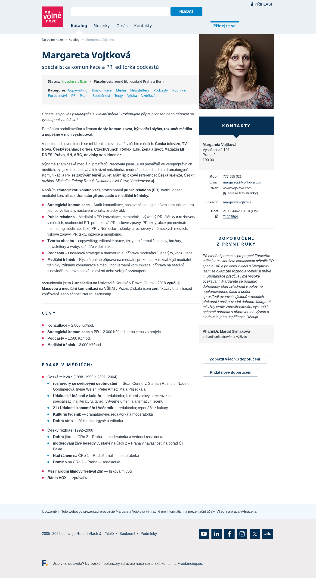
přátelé (108, 534)
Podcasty (161, 90)
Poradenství (57, 95)
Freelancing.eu (47, 563)
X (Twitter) (255, 533)
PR (73, 95)
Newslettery (139, 90)
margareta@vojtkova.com (242, 182)
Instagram (242, 533)
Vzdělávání (149, 95)
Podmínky (148, 534)
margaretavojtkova (237, 202)
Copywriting (77, 90)
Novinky (102, 25)
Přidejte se (224, 25)
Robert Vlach (87, 534)
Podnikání (180, 90)
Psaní (84, 95)
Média (121, 90)
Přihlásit (264, 4)
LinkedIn (216, 533)
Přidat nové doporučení (230, 372)
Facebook (229, 533)
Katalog (79, 25)
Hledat (186, 11)
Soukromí (127, 534)
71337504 (230, 217)
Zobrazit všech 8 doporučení (235, 359)
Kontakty (143, 25)
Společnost (101, 95)
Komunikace (102, 90)
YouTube (204, 533)
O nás (122, 25)
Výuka (132, 95)
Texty (119, 95)
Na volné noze (52, 39)
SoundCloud (267, 533)
